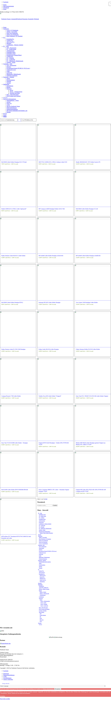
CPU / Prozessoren (42, 546)
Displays (40, 549)
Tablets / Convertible (43, 537)
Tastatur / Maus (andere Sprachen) (46, 533)
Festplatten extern (42, 514)
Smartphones (41, 586)
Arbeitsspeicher (42, 520)
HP (40, 616)
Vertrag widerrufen (5, 683)
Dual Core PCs (43, 575)
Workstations (42, 581)
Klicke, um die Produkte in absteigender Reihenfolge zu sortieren (19, 120)
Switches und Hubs (42, 610)
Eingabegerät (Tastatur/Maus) (44, 531)
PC (38, 569)
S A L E (40, 624)
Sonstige (39, 623)
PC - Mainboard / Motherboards (45, 528)
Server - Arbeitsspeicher (45, 601)
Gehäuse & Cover (42, 552)
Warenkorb (6, 7)
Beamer (40, 590)
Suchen (55, 505)
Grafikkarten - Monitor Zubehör (45, 523)
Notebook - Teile (41, 545)
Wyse (41, 621)
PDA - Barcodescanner (43, 607)
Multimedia (40, 584)
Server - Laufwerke (44, 605)
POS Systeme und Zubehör (44, 609)
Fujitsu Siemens (43, 615)
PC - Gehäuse (41, 517)
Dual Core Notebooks (43, 542)
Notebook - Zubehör (42, 560)
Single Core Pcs (43, 580)
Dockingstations (42, 565)
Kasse (4, 9)
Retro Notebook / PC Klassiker (45, 539)
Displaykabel (41, 548)
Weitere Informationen (48, 689)
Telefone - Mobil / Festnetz (44, 589)
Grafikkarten (41, 596)
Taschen (40, 566)
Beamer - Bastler (43, 592)
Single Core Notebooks (43, 540)
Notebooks (40, 536)
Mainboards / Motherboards (44, 557)
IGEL (41, 618)
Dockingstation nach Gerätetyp (45, 561)
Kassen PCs (42, 577)
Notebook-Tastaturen (43, 558)
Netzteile (40, 568)
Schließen (2, 696)
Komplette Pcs (42, 574)
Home (4, 4)
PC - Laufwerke (42, 525)
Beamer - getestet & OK (44, 593)
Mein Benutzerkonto (8, 6)
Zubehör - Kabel (42, 530)
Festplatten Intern (42, 519)
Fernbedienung (43, 595)
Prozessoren (41, 522)
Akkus (40, 563)
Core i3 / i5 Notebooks (43, 543)
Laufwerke (41, 554)
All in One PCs (42, 572)
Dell (40, 613)
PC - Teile (40, 513)
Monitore (40, 583)
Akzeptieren (58, 689)
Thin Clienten (41, 612)
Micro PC (42, 619)
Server (41, 599)
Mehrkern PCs (42, 578)
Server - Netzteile (44, 604)
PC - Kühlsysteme (42, 516)
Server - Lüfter (43, 602)
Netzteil (39, 534)
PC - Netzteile (41, 527)
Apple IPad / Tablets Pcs (43, 587)
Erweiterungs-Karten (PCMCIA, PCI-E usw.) (48, 551)
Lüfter (40, 555)
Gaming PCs (41, 571)
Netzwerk (41, 598)
